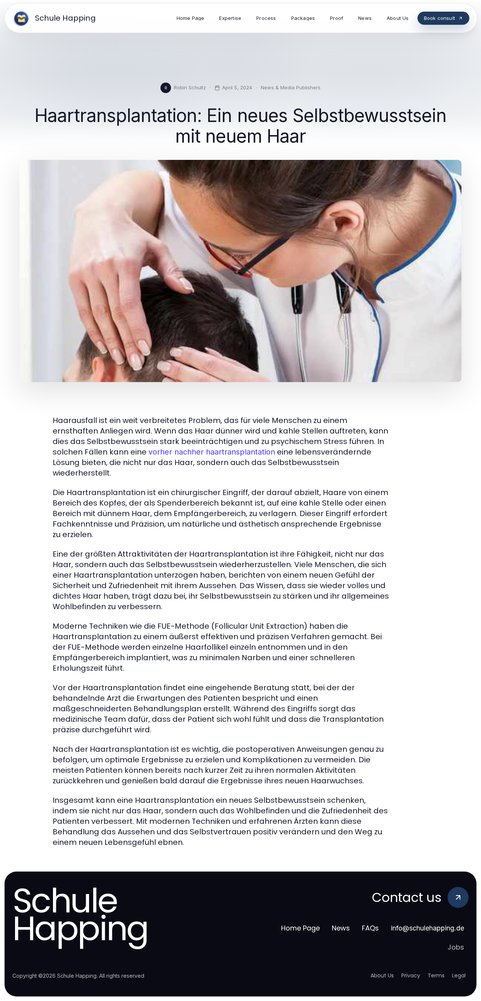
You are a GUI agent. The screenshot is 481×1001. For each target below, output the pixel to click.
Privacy (410, 975)
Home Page (300, 928)
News (341, 928)
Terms (436, 975)
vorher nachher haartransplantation (211, 451)
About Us (382, 975)
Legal (459, 975)
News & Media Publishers (291, 87)
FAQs (370, 928)
